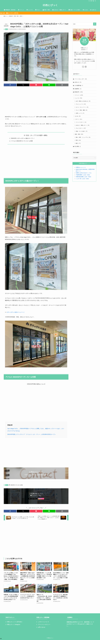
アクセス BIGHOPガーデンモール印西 (22, 141)
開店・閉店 (79, 134)
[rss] (93, 1)
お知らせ (77, 82)
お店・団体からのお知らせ (83, 101)
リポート (78, 119)
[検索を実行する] (94, 24)
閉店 (78, 140)
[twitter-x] (89, 1)
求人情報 (77, 146)
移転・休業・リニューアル (83, 137)
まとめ (77, 116)
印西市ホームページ (81, 167)
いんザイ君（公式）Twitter (82, 178)
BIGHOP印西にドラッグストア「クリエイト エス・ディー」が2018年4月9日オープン (32, 434)
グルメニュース (81, 104)
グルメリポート (81, 128)
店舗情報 (77, 88)
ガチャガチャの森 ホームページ (16, 312)
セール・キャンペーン (82, 107)
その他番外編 (78, 85)
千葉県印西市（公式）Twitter (83, 174)
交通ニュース (80, 113)
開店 (6, 29)
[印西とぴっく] (50, 5)
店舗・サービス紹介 (81, 131)
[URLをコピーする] (62, 85)
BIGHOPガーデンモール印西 (17, 485)
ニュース (78, 98)
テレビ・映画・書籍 (81, 110)
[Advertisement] (36, 100)
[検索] (95, 1)
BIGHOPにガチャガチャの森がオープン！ (23, 138)
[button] (10, 85)
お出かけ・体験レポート (82, 125)
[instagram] (91, 1)
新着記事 (78, 92)
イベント (79, 95)
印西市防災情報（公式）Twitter (83, 176)
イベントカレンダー (80, 79)
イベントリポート (81, 122)
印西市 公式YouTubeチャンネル (83, 172)
